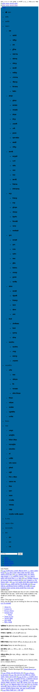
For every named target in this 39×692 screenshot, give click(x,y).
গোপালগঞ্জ (15, 77)
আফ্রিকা (11, 403)
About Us (7, 560)
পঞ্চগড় (14, 226)
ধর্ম (9, 454)
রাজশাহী (11, 152)
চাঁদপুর (14, 119)
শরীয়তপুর (15, 82)
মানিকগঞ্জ (15, 59)
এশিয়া (10, 370)
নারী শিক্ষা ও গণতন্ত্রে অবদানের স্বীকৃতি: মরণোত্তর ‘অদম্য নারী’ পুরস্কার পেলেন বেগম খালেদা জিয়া (19, 682)
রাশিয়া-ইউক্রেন (16, 393)
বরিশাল (10, 286)
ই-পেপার (7, 519)
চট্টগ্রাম (11, 96)
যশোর (14, 249)
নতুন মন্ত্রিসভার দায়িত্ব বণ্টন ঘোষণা (18, 684)
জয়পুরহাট (15, 156)
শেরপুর (14, 351)
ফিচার (10, 486)
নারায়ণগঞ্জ (15, 54)
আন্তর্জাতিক (8, 365)
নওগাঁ (14, 161)
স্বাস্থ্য (10, 509)
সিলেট (10, 319)
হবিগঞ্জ (14, 337)
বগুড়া (14, 175)
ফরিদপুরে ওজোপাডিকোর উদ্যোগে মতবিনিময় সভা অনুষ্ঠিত (15, 586)
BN (6, 533)
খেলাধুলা (11, 430)
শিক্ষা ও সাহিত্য (13, 477)
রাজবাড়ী (15, 68)
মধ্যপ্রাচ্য (15, 389)
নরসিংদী (14, 35)
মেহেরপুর (15, 272)
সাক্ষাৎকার (11, 505)
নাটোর (14, 166)
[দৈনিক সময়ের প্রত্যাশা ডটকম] (3, 7)
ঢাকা (10, 31)
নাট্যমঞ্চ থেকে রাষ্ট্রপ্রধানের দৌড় (15, 673)
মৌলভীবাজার (16, 324)
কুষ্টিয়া (14, 263)
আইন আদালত (12, 463)
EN (10, 542)
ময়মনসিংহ (11, 342)
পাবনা (14, 170)
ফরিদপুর (15, 63)
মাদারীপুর (15, 73)
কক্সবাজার (15, 105)
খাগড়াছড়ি (15, 110)
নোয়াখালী (15, 124)
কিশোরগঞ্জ (15, 87)
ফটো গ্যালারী (7, 620)
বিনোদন (7, 421)
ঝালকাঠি (15, 291)
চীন (13, 384)
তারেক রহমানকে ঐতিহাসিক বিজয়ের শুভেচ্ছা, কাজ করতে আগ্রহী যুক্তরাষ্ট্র (18, 687)
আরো (6, 426)
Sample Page (8, 613)
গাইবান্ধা (15, 212)
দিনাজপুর (15, 198)
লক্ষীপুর (14, 147)
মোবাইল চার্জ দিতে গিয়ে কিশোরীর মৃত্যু (20, 584)
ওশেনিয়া (11, 416)
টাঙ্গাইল (14, 91)
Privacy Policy (9, 563)
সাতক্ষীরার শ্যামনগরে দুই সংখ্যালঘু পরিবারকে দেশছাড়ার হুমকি (19, 579)
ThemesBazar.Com (30, 669)
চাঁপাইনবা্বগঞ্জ (16, 189)
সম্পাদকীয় (11, 500)
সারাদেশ (7, 26)
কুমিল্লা (14, 100)
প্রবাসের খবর (12, 482)
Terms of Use (8, 561)
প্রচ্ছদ (9, 12)
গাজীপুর (14, 40)
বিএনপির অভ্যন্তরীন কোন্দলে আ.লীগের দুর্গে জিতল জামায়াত (19, 685)
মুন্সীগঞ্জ (14, 49)
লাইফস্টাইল (12, 449)
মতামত (10, 495)
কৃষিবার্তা (11, 468)
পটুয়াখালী (15, 296)
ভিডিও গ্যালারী (8, 622)
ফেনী (14, 128)
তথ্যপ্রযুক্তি (12, 444)
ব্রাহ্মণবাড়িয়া (16, 138)
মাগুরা (14, 258)
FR (10, 547)
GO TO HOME (6, 603)
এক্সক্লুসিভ (11, 435)
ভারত (14, 375)
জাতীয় (6, 17)
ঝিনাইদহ (15, 268)
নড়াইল (14, 254)
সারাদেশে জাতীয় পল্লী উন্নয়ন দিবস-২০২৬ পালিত (18, 577)
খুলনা (10, 235)
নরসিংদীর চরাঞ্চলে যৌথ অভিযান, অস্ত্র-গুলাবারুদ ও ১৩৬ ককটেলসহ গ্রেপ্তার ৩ (18, 575)
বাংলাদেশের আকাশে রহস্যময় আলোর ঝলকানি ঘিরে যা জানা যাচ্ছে (17, 588)
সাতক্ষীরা (15, 282)
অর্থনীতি (11, 458)
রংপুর (10, 193)
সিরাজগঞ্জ (15, 184)
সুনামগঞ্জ (15, 333)
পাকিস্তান (15, 379)
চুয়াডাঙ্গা (14, 277)
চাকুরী (10, 472)
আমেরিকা (11, 407)
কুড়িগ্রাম (15, 207)
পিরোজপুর (15, 300)
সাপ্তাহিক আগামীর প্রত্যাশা (16, 514)
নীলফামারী (15, 221)
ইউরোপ (11, 398)
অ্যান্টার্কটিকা (12, 412)
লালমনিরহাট (15, 231)
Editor (6, 558)
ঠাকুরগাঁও (15, 217)
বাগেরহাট (15, 240)
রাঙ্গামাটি (14, 142)
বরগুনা (14, 305)
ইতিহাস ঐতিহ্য (13, 440)
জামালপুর (15, 356)
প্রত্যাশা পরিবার (9, 523)
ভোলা (14, 314)
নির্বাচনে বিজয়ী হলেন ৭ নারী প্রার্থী (14, 690)
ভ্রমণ (10, 491)
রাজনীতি (7, 22)
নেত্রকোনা (15, 361)
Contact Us (8, 565)
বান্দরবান (14, 133)
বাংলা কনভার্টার (9, 528)
